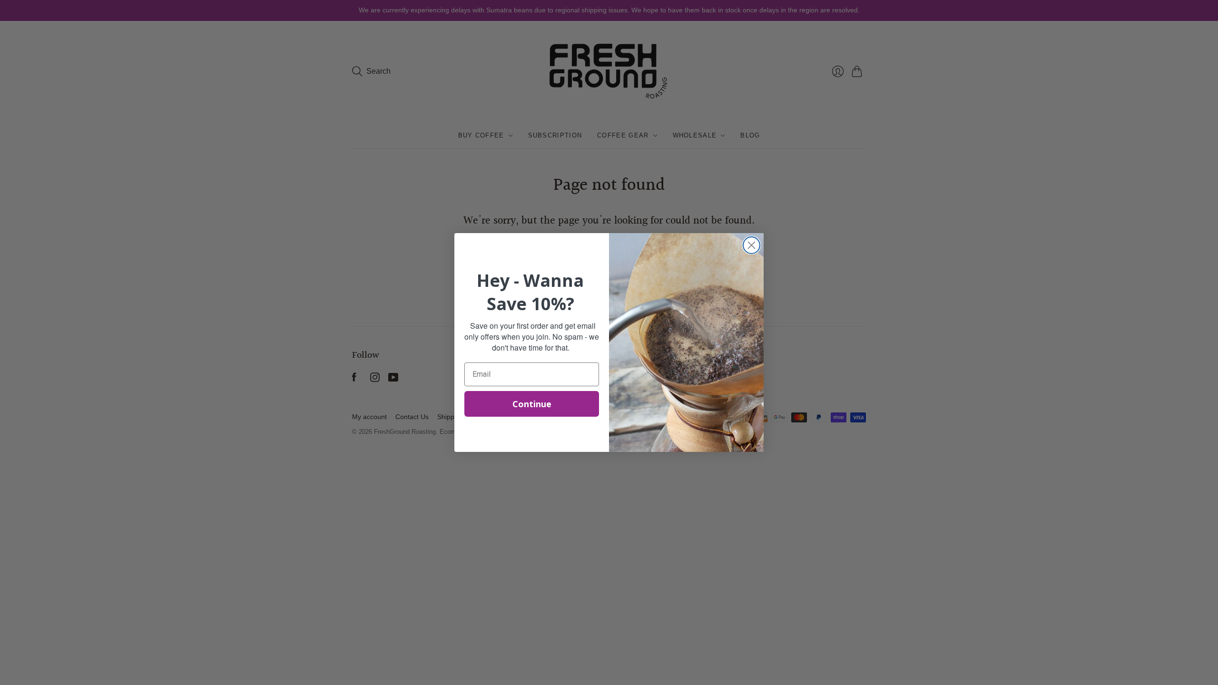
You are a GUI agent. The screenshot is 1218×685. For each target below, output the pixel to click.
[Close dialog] (751, 245)
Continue (531, 404)
